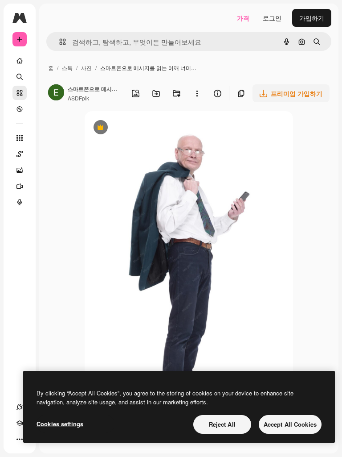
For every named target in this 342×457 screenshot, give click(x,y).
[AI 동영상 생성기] (19, 186)
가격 (243, 17)
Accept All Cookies (290, 424)
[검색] (19, 77)
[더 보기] (19, 439)
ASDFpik (78, 98)
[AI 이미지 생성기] (19, 170)
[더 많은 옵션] (197, 93)
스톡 (67, 67)
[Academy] (19, 423)
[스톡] (19, 93)
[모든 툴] (19, 138)
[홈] (19, 61)
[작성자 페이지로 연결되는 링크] (56, 93)
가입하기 (311, 17)
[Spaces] (19, 154)
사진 (86, 67)
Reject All (222, 424)
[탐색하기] (19, 109)
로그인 (272, 17)
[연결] (19, 407)
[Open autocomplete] (59, 41)
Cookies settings (60, 424)
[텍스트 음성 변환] (19, 202)
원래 (135, 128)
